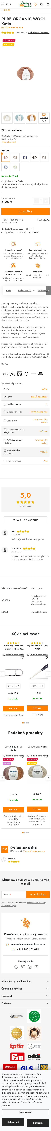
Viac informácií (9, 142)
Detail (13, 708)
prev (2, 674)
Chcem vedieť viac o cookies (22, 1104)
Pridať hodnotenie (25, 520)
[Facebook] (16, 967)
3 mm (10, 686)
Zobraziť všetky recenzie (34, 851)
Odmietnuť (13, 1122)
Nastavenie (25, 1112)
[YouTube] (36, 967)
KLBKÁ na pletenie (39, 396)
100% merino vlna (39, 411)
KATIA (47, 220)
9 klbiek (43, 451)
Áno (45, 460)
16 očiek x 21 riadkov (41, 441)
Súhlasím (37, 1122)
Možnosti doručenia (14, 181)
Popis (8, 290)
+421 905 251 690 (28, 949)
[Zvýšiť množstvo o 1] (45, 200)
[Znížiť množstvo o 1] (36, 200)
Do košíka (25, 211)
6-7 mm (43, 431)
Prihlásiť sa (38, 894)
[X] (23, 967)
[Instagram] (29, 967)
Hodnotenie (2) (24, 290)
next (48, 674)
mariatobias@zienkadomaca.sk (28, 944)
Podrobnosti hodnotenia (38, 32)
